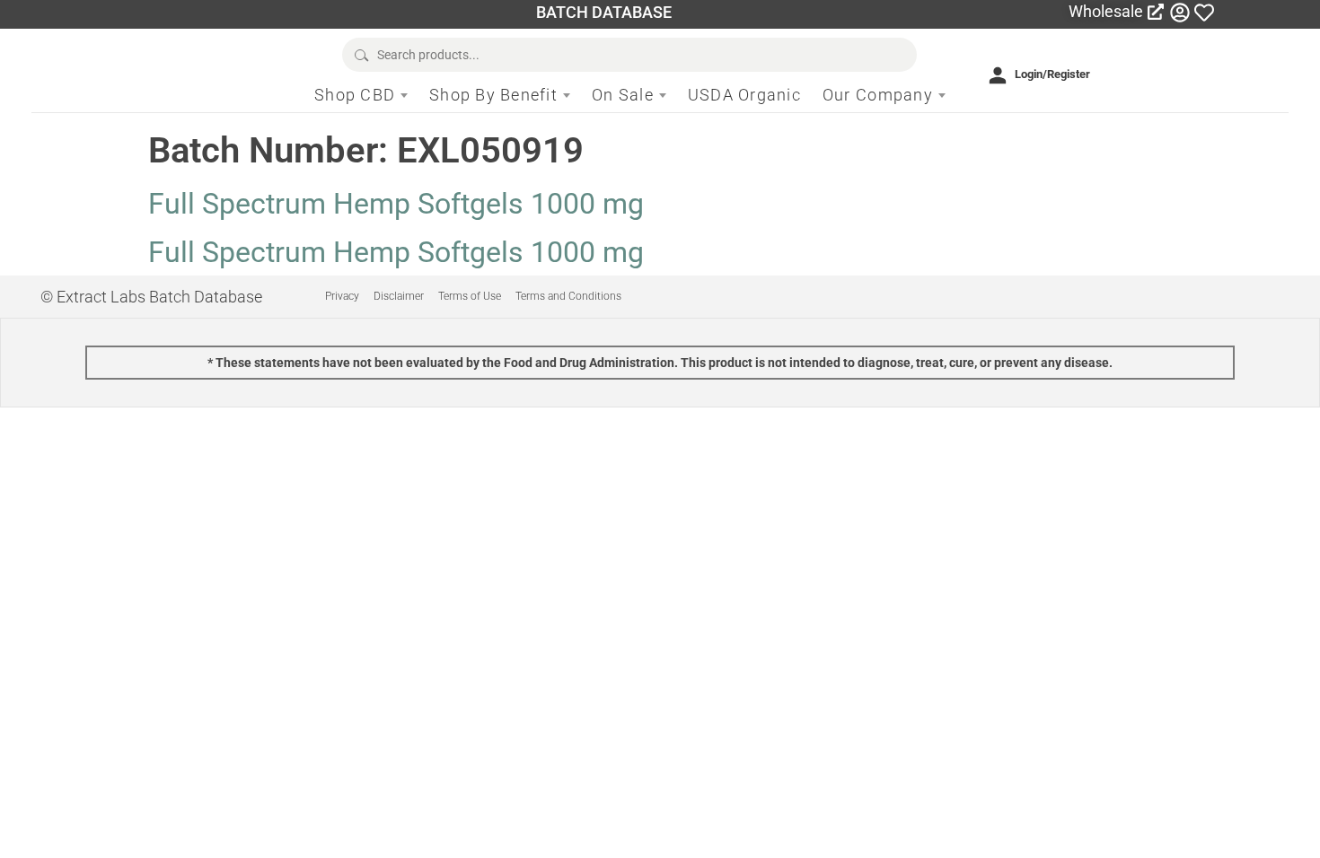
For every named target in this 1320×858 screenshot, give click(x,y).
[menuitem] (361, 94)
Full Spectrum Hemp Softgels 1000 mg (396, 204)
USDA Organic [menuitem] (744, 94)
